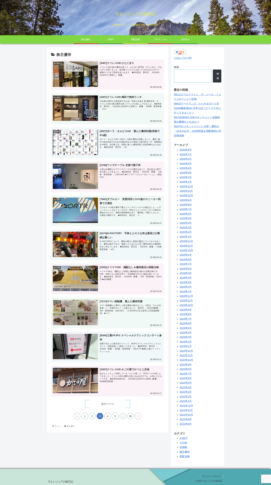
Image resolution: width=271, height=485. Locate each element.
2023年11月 (186, 300)
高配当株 (185, 456)
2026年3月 (186, 172)
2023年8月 (186, 314)
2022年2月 (186, 396)
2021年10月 (186, 414)
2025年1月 (186, 236)
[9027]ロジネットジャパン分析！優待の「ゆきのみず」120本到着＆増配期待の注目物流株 (197, 131)
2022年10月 (186, 359)
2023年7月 (186, 318)
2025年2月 (186, 232)
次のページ (107, 403)
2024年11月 (186, 245)
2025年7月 (186, 209)
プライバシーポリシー (211, 476)
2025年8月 (186, 204)
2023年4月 (186, 332)
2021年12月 (186, 405)
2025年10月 (186, 195)
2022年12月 (186, 350)
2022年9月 (186, 364)
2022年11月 (186, 355)
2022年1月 (186, 401)
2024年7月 (186, 264)
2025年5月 (186, 218)
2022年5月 (186, 382)
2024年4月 (186, 277)
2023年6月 (186, 323)
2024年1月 (186, 291)
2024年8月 (186, 259)
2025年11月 (186, 191)
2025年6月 (186, 213)
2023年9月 (186, 309)
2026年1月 (186, 181)
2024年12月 (186, 241)
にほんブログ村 (183, 58)
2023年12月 (186, 296)
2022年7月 (186, 373)
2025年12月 (186, 186)
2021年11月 (186, 410)
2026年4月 (186, 168)
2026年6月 (186, 159)
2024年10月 (186, 250)
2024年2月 (186, 286)
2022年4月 (186, 387)
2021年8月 (186, 423)
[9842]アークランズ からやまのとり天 (196, 103)
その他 (183, 442)
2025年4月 (186, 222)
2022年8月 (186, 369)
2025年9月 (186, 200)
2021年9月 (186, 419)
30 (130, 416)
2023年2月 (186, 341)
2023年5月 (186, 327)
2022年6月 (186, 378)
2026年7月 (186, 154)
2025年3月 (186, 227)
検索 (176, 67)
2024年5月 (186, 273)
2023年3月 (186, 337)
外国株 (183, 447)
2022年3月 (186, 392)
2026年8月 (186, 149)
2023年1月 (186, 346)
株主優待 (185, 451)
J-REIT (183, 438)
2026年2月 (186, 177)
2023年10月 (186, 305)
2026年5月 (186, 163)
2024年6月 (186, 268)
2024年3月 (186, 282)
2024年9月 (186, 254)
